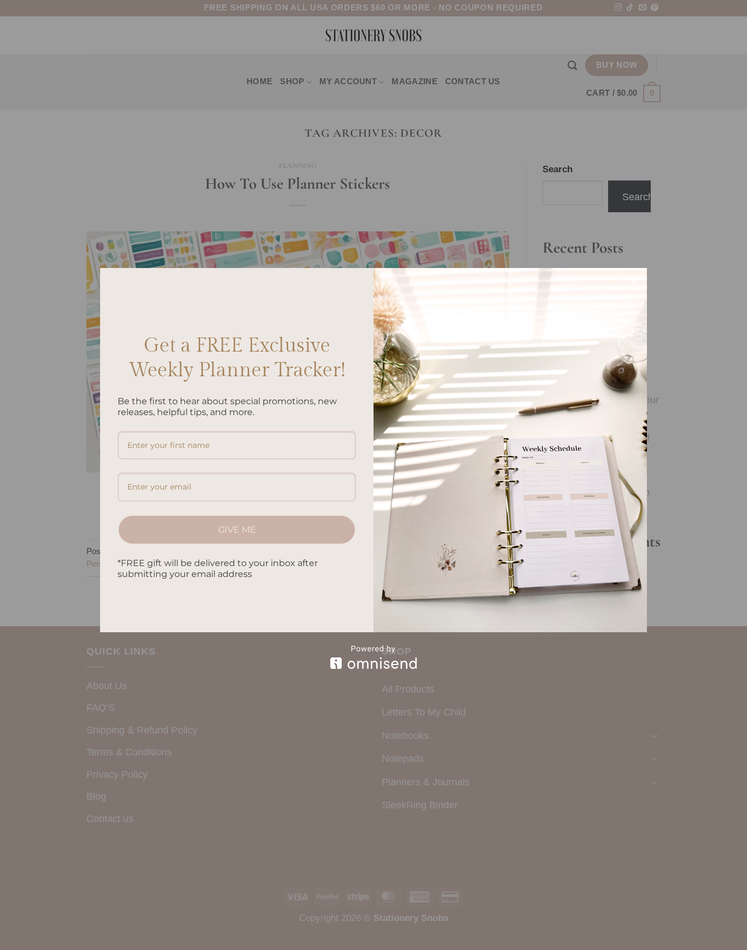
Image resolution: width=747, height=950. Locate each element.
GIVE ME (237, 529)
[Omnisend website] (373, 657)
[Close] (634, 281)
